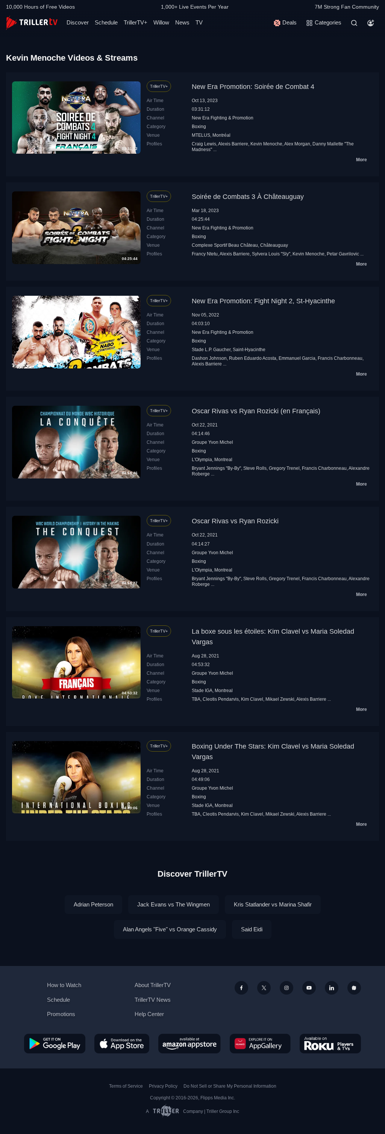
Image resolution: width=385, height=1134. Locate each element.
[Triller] (354, 988)
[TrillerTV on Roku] (330, 1043)
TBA (196, 699)
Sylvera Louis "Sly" (271, 254)
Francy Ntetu (205, 254)
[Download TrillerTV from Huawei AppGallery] (260, 1043)
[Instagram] (286, 988)
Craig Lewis (204, 144)
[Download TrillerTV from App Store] (121, 1043)
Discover (78, 22)
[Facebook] (241, 988)
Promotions (61, 1014)
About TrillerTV (153, 985)
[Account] (370, 23)
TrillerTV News (153, 999)
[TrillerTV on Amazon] (189, 1043)
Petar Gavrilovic (343, 254)
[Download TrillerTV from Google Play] (54, 1043)
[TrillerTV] (32, 23)
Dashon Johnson (209, 358)
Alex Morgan (297, 144)
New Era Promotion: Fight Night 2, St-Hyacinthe (263, 301)
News (182, 22)
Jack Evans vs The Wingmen (173, 904)
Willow (161, 22)
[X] (264, 988)
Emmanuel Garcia (297, 358)
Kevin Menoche (266, 144)
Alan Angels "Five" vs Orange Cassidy (170, 929)
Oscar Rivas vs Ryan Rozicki (235, 521)
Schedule (106, 22)
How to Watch (64, 985)
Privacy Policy (163, 1086)
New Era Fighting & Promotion (222, 118)
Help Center (149, 1014)
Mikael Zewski (279, 699)
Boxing (199, 126)
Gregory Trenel (284, 468)
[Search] (354, 23)
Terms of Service (126, 1086)
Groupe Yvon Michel (212, 442)
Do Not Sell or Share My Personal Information (229, 1086)
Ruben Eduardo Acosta (252, 358)
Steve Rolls (255, 468)
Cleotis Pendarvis (221, 699)
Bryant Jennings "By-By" (216, 468)
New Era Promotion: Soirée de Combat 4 (253, 86)
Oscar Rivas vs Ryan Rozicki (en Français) (256, 411)
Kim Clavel (252, 699)
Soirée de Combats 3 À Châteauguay (248, 196)
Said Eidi (251, 929)
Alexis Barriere (233, 144)
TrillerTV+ (135, 22)
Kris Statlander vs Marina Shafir (273, 904)
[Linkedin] (331, 988)
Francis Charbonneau (340, 358)
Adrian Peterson (93, 904)
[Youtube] (309, 988)
